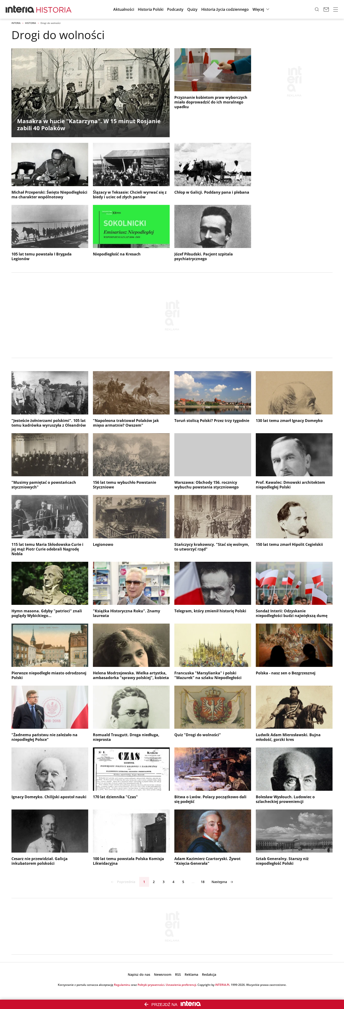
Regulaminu (122, 985)
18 (203, 882)
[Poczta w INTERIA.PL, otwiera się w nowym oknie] (326, 9)
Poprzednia (126, 882)
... (193, 882)
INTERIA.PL (222, 985)
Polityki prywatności (151, 985)
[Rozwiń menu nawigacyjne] (335, 9)
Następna (219, 882)
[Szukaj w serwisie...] (317, 9)
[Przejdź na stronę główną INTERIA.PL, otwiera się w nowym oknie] (20, 9)
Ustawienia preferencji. (181, 985)
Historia (30, 23)
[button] (261, 9)
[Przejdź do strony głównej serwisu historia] (54, 9)
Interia (16, 23)
